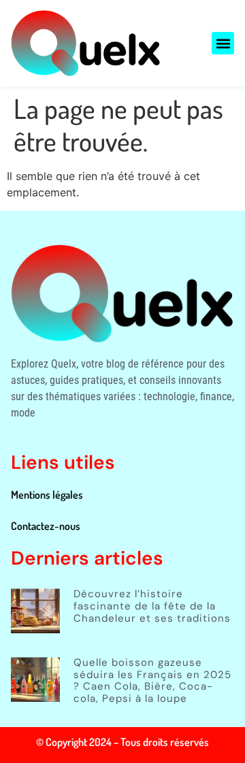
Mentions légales (47, 494)
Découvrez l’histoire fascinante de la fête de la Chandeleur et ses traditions (152, 605)
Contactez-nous (45, 526)
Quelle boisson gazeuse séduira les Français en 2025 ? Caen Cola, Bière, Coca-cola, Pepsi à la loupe (152, 680)
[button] (223, 43)
